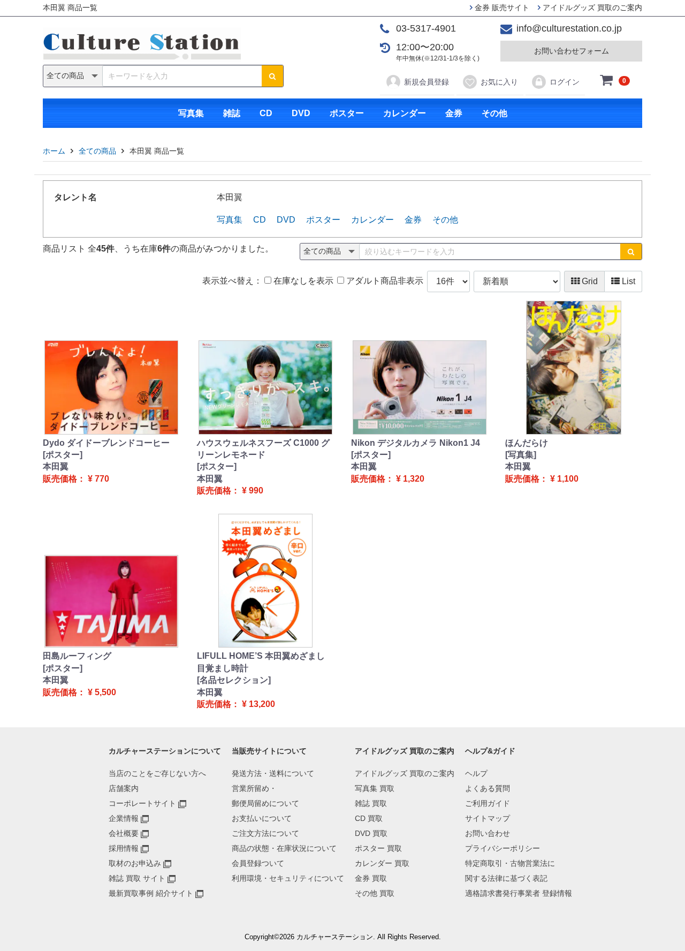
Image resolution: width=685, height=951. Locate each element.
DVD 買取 (371, 833)
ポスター (347, 113)
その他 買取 (374, 893)
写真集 (191, 113)
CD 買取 (369, 818)
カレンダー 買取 (382, 863)
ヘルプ (476, 773)
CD (266, 113)
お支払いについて (262, 818)
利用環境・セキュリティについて (288, 878)
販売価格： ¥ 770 (76, 478)
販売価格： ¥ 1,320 (387, 478)
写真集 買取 (374, 788)
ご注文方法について (265, 833)
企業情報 (124, 818)
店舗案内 (124, 788)
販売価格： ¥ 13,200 (236, 704)
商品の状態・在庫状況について (284, 848)
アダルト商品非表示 (383, 280)
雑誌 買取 (371, 803)
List (627, 281)
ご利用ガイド (487, 803)
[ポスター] (62, 454)
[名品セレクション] (234, 679)
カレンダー (404, 113)
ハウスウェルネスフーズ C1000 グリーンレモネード (263, 448)
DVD (301, 113)
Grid (589, 281)
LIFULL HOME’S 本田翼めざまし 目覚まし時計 (261, 661)
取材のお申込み (135, 863)
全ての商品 (97, 151)
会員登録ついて (258, 863)
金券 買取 (371, 878)
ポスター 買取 (378, 848)
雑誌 (231, 113)
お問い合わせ (487, 833)
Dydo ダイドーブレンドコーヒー (106, 442)
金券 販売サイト (501, 7)
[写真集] (520, 454)
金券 (453, 113)
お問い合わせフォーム (571, 51)
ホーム (54, 151)
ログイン (565, 82)
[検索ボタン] (272, 76)
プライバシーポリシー (502, 848)
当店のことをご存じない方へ (157, 773)
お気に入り (499, 82)
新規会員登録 (426, 82)
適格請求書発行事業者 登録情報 (518, 893)
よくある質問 (487, 788)
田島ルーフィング (77, 655)
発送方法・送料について (273, 773)
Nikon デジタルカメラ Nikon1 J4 (415, 442)
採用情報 (124, 848)
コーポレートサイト (142, 803)
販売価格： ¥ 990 (230, 490)
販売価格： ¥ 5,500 (79, 692)
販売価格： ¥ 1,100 (542, 478)
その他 (494, 113)
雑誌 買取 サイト (137, 878)
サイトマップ (487, 818)
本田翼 (55, 466)
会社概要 (124, 833)
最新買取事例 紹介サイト (151, 893)
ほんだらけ (526, 442)
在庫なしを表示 (302, 280)
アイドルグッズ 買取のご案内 (591, 7)
